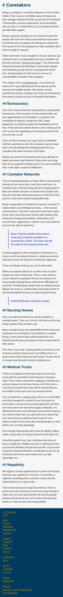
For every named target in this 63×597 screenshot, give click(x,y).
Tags (5, 560)
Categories (8, 557)
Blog (5, 545)
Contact (7, 523)
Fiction (6, 551)
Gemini (6, 578)
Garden (7, 538)
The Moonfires (10, 593)
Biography (8, 526)
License (7, 572)
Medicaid (40, 380)
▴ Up (5, 515)
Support (7, 533)
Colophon (8, 569)
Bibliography (9, 530)
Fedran (6, 548)
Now (5, 520)
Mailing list (8, 581)
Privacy (7, 566)
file (28, 440)
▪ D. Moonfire (9, 512)
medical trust (29, 397)
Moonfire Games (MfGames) (17, 590)
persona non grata (31, 63)
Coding (6, 542)
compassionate (30, 82)
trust (34, 140)
